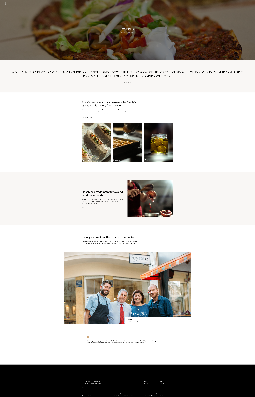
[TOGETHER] (127, 288)
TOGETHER (131, 319)
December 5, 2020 (133, 321)
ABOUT (145, 381)
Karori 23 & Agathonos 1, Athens (92, 383)
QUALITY (146, 383)
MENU (161, 381)
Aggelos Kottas (123, 395)
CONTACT (162, 383)
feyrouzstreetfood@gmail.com (91, 381)
